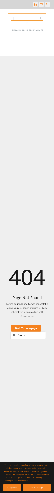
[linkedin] (35, 4)
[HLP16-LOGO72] (27, 12)
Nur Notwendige (37, 487)
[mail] (41, 4)
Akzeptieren (12, 487)
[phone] (47, 4)
